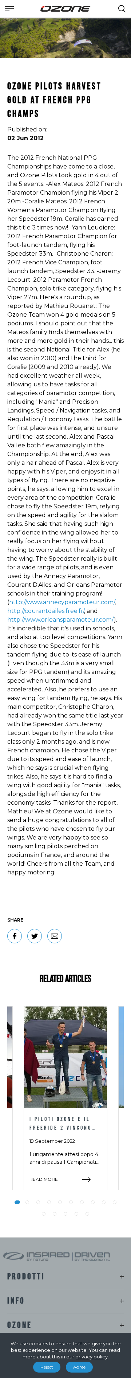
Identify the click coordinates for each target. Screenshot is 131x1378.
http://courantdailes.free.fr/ (45, 610)
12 (54, 1214)
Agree (79, 1367)
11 (43, 1214)
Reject (46, 1367)
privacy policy (91, 1356)
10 (114, 1202)
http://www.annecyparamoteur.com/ (62, 602)
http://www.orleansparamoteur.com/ (60, 619)
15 (87, 1214)
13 (65, 1214)
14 (76, 1214)
